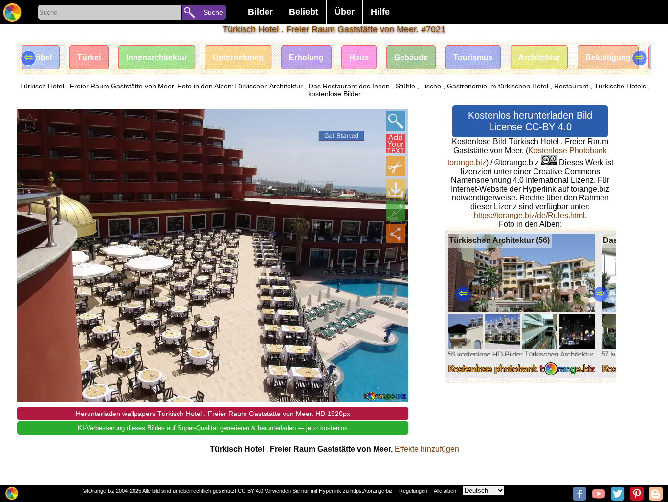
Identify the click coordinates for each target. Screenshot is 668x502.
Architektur (539, 57)
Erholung (306, 57)
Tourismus (473, 57)
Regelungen (413, 491)
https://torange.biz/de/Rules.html (529, 215)
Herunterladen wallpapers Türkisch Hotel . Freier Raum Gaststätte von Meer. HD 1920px (213, 413)
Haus (359, 57)
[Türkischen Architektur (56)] (522, 375)
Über (344, 12)
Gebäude (411, 57)
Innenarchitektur (156, 57)
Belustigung (608, 57)
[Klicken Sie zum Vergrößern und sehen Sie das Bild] (395, 121)
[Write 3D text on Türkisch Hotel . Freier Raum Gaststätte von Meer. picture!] (395, 143)
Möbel (40, 57)
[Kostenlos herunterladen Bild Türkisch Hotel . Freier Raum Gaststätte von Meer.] (395, 188)
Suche (213, 12)
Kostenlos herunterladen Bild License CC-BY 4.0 (530, 121)
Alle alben (445, 491)
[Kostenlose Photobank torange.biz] (12, 12)
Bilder (260, 12)
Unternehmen (238, 57)
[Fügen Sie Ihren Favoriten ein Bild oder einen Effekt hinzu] (30, 121)
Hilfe (380, 12)
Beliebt (303, 12)
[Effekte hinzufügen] (395, 211)
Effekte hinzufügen (427, 449)
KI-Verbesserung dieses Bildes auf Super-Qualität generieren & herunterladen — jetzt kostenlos (213, 428)
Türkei (89, 57)
